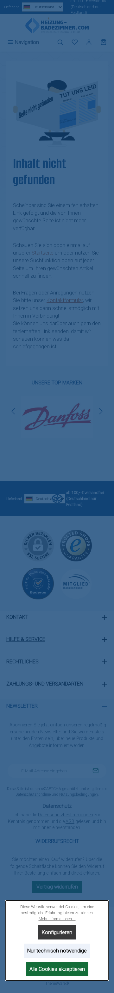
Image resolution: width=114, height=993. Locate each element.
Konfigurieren (57, 932)
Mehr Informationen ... (57, 918)
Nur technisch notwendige (57, 951)
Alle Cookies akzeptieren (57, 969)
